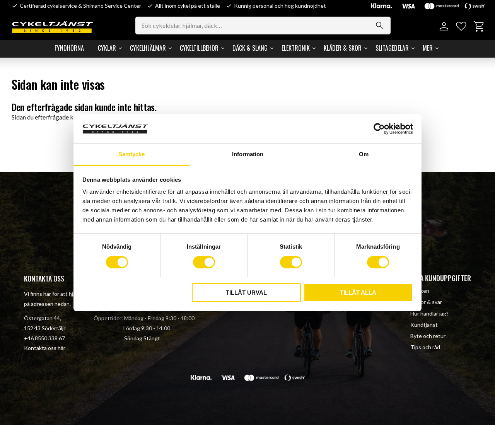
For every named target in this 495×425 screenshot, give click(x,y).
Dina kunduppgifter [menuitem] (440, 278)
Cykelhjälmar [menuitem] (148, 48)
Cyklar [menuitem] (107, 48)
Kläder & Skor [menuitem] (343, 48)
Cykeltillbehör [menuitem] (199, 48)
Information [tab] (247, 154)
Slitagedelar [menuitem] (392, 48)
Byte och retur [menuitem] (428, 336)
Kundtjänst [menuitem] (424, 324)
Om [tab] (364, 154)
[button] (461, 26)
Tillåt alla (358, 292)
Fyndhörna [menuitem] (69, 48)
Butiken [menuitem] (419, 290)
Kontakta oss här (44, 348)
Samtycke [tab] (131, 154)
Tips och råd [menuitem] (425, 347)
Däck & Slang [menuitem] (250, 48)
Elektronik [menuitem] (296, 48)
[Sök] (380, 25)
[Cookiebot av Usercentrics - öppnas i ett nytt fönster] (379, 129)
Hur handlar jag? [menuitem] (429, 313)
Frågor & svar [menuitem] (426, 302)
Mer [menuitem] (428, 48)
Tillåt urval (246, 292)
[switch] (204, 262)
